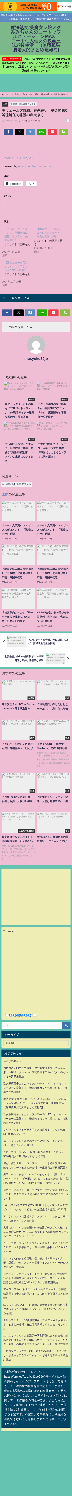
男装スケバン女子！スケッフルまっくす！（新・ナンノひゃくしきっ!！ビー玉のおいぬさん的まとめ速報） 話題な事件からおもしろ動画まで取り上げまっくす (36, 1178)
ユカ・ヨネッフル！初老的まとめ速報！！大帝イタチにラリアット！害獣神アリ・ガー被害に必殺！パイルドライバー (35, 1247)
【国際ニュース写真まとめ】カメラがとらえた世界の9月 (48, 233)
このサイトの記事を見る (18, 157)
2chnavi (8, 931)
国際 (5, 104)
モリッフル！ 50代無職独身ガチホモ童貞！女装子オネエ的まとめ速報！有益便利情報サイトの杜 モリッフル (35, 1324)
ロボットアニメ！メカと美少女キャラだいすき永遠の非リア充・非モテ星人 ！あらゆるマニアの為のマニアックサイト (36, 1194)
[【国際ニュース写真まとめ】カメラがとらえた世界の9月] (50, 240)
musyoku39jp (36, 358)
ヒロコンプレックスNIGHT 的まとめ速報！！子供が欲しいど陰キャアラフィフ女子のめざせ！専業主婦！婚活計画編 (35, 1355)
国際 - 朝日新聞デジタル (24, 104)
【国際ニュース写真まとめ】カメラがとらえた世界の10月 (16, 266)
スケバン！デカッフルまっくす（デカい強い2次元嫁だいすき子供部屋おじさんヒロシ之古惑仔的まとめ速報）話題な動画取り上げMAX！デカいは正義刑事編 (35, 1278)
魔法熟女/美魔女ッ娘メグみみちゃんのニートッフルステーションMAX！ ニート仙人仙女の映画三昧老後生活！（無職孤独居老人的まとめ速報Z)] (36, 1103)
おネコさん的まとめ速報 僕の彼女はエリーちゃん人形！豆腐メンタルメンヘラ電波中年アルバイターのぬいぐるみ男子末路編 (35, 1072)
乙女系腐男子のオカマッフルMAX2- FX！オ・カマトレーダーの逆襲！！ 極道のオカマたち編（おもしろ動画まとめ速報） (35, 1087)
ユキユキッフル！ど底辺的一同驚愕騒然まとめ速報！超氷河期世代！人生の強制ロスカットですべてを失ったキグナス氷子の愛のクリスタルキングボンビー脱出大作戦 (35, 1339)
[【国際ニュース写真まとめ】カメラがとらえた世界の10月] (18, 273)
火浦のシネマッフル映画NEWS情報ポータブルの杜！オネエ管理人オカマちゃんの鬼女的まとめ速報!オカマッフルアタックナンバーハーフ (36, 1231)
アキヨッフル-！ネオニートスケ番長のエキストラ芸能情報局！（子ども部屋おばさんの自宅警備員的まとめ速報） (35, 1293)
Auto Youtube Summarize (34, 166)
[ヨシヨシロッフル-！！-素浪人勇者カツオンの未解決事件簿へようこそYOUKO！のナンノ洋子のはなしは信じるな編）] (35, 1308)
